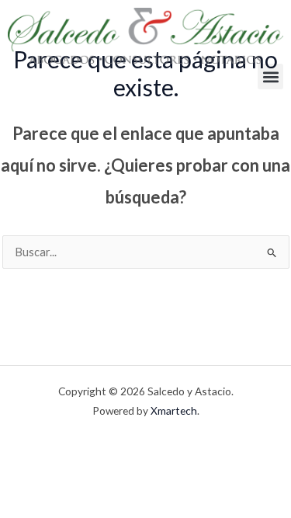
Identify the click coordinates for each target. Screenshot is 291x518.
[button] (270, 76)
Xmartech (174, 410)
